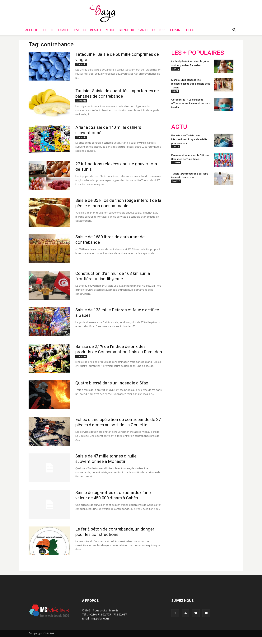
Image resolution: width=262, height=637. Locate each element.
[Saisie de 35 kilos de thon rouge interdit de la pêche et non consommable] (49, 212)
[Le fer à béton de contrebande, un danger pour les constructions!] (49, 540)
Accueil (31, 30)
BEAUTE (96, 30)
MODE (110, 30)
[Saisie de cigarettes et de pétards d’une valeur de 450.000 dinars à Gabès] (49, 504)
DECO (190, 30)
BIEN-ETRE (127, 30)
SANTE (143, 30)
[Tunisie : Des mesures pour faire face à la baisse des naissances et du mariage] (223, 178)
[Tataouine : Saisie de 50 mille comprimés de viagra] (49, 66)
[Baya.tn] (102, 13)
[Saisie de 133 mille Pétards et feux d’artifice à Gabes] (49, 321)
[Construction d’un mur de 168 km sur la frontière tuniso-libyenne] (49, 285)
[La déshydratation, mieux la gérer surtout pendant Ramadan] (223, 66)
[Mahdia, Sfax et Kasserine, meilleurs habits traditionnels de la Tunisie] (223, 84)
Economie (81, 64)
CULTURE (159, 30)
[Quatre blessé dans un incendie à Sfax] (49, 394)
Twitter (193, 213)
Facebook (178, 213)
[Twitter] (196, 613)
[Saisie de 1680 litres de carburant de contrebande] (49, 248)
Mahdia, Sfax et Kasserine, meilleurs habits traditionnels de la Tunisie (190, 83)
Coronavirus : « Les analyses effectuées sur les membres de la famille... (190, 103)
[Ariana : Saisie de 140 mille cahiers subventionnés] (49, 139)
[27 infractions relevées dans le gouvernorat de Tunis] (49, 175)
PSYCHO (80, 30)
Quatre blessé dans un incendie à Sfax (111, 383)
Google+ (222, 213)
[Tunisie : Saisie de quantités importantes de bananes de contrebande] (49, 102)
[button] (234, 30)
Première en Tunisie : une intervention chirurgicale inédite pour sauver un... (189, 139)
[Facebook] (175, 613)
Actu (179, 127)
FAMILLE (64, 30)
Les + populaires (197, 53)
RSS (207, 213)
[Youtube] (206, 613)
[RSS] (185, 613)
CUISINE (176, 30)
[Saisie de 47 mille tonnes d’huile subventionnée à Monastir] (49, 467)
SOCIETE (48, 30)
